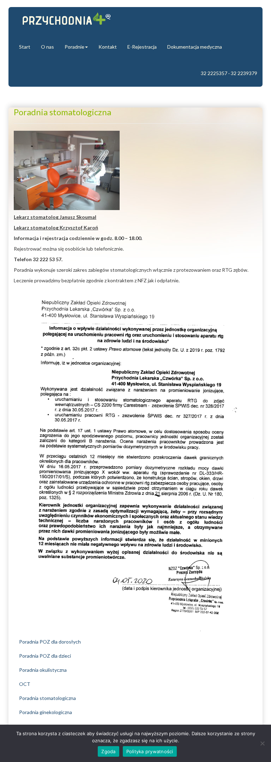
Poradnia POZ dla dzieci (45, 656)
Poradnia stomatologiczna (47, 698)
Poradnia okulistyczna (43, 670)
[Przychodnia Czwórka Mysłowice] (66, 20)
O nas (47, 47)
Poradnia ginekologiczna (45, 712)
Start (24, 47)
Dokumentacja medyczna (194, 47)
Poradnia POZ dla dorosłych (50, 642)
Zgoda (108, 751)
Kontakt (107, 47)
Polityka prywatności (149, 751)
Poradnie (74, 47)
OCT (24, 684)
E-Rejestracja (142, 47)
